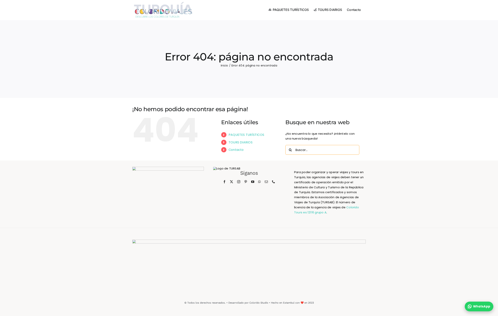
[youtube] (252, 181)
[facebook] (224, 181)
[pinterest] (245, 181)
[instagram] (238, 181)
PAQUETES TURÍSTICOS (246, 135)
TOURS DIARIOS (241, 142)
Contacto (236, 150)
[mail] (266, 181)
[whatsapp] (259, 181)
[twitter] (231, 181)
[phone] (273, 181)
